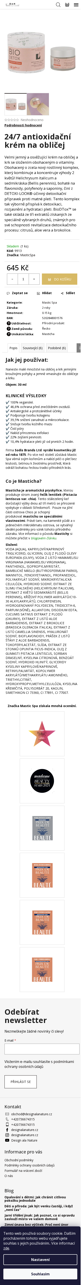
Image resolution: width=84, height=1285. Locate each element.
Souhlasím (40, 1274)
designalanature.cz (24, 1130)
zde (6, 1248)
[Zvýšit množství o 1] (34, 279)
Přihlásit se (21, 1082)
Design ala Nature (24, 1140)
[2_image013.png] (42, 771)
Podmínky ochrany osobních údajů (29, 1165)
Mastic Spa (49, 302)
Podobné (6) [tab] (57, 348)
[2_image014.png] (42, 724)
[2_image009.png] (42, 959)
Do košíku (62, 279)
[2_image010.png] (42, 912)
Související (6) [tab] (33, 348)
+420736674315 (23, 1119)
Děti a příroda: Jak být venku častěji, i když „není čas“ (38, 1207)
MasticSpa (27, 255)
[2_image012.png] (42, 818)
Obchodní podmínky (18, 1160)
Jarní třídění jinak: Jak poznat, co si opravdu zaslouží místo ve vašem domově (39, 1217)
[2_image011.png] (42, 865)
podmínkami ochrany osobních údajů (39, 1064)
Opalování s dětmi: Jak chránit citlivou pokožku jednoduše (35, 1198)
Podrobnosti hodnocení (23, 125)
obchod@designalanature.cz (31, 1114)
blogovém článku (43, 538)
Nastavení (40, 1259)
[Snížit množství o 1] (12, 279)
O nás (8, 1176)
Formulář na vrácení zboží (23, 1170)
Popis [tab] (13, 348)
